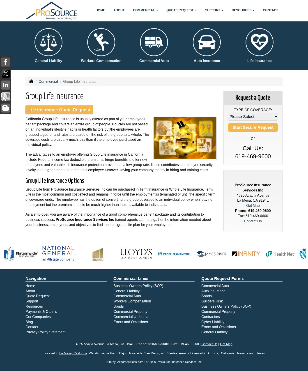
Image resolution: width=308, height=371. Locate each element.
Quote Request (37, 296)
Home (100, 10)
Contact (270, 10)
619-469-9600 (253, 156)
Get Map (253, 205)
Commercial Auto (127, 296)
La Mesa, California (73, 353)
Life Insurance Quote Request (59, 109)
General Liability (126, 291)
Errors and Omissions (130, 322)
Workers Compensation (132, 301)
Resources (34, 306)
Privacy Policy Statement (45, 332)
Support (31, 301)
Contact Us (253, 221)
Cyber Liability (212, 322)
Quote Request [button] (180, 10)
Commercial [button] (144, 10)
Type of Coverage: (253, 110)
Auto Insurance (213, 291)
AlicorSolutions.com (130, 362)
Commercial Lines (130, 278)
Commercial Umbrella (130, 317)
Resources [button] (242, 10)
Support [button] (213, 10)
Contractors (210, 317)
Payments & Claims (41, 311)
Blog (29, 322)
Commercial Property (130, 311)
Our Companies (38, 317)
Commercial (48, 81)
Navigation (35, 278)
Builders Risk (212, 301)
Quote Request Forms (222, 278)
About (119, 10)
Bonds (118, 306)
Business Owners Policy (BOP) (138, 286)
